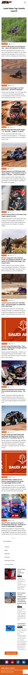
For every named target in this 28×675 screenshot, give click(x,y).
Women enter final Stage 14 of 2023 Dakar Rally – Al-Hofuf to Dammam (12, 89)
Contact (12, 668)
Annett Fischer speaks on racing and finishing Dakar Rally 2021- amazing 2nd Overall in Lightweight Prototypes (13, 524)
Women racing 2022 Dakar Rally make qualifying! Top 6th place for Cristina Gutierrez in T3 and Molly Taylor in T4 (12, 436)
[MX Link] (7, 2)
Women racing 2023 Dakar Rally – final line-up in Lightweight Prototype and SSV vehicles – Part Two (14, 347)
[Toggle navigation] (25, 2)
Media (6, 550)
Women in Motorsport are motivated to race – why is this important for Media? (13, 47)
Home (2, 668)
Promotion (7, 557)
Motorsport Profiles (10, 560)
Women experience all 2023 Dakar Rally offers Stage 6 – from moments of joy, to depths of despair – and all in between (13, 173)
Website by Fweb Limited (7, 672)
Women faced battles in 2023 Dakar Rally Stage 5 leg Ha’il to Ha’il (13, 215)
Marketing (7, 554)
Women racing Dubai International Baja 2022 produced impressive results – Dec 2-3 (13, 391)
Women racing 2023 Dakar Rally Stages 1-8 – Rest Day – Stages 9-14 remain (13, 130)
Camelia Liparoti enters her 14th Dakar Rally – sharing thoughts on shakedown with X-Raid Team (13, 304)
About (7, 668)
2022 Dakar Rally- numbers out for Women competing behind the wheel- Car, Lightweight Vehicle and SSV (12, 481)
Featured (7, 547)
